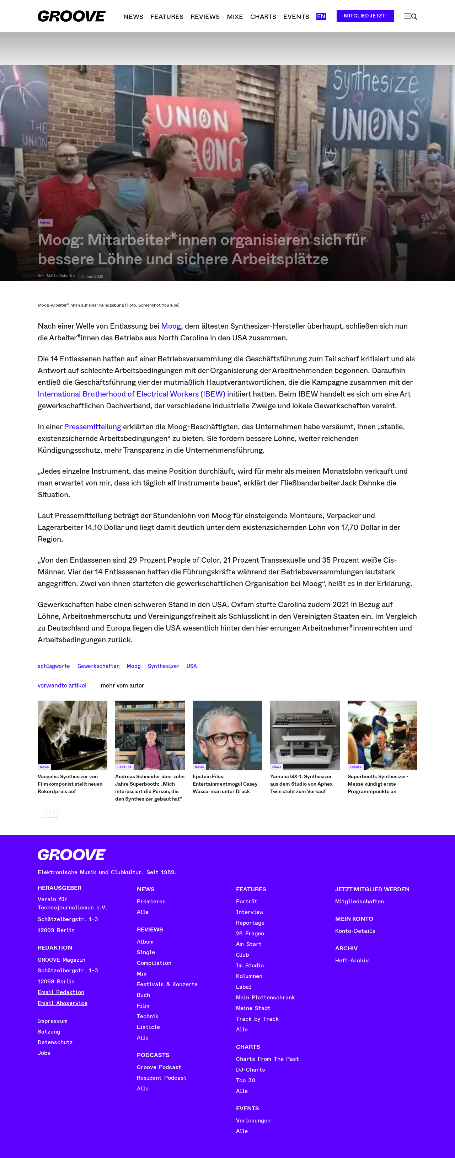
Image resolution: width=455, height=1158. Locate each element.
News (45, 222)
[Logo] (72, 16)
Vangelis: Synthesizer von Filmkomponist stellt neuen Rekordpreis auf (70, 784)
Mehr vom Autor (122, 685)
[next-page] (53, 813)
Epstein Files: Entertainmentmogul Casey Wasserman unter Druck (225, 784)
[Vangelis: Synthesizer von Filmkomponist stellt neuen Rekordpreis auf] (72, 735)
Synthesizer (164, 665)
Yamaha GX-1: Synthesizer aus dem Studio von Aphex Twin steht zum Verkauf (301, 784)
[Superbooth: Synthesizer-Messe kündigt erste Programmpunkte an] (382, 735)
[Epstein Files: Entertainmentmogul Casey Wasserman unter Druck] (227, 735)
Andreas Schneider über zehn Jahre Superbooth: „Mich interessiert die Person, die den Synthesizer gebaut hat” (149, 787)
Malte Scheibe (61, 275)
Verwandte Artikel (62, 685)
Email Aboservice (62, 1003)
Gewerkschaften (98, 665)
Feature (124, 767)
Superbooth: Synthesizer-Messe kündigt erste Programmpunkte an (378, 784)
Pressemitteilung (93, 426)
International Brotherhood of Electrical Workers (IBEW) (131, 394)
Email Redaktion (61, 992)
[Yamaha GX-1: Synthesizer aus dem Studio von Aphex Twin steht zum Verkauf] (305, 735)
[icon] (410, 16)
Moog (171, 326)
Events (356, 767)
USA (192, 665)
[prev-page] (42, 813)
